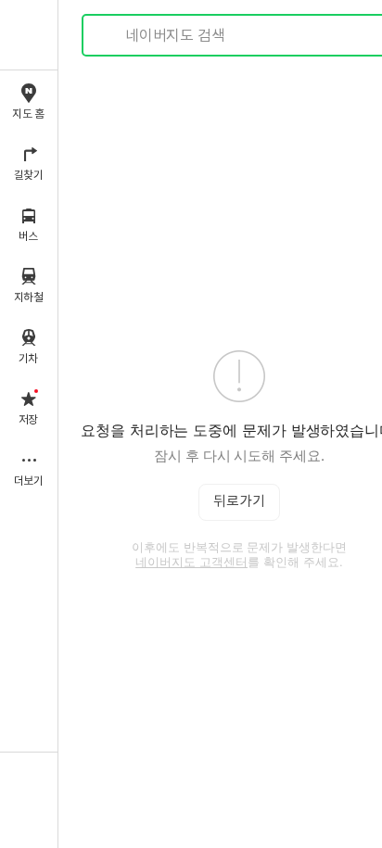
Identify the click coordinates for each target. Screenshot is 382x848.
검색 (109, 35)
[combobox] (240, 35)
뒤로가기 (239, 502)
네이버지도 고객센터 (191, 561)
